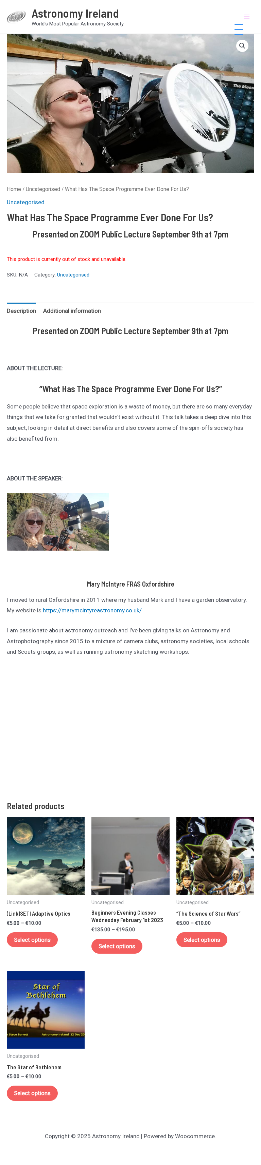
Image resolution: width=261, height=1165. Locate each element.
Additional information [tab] (72, 310)
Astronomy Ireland (75, 13)
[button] (242, 46)
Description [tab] (21, 310)
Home (14, 189)
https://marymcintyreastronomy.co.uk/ (92, 610)
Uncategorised (43, 189)
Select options (32, 939)
